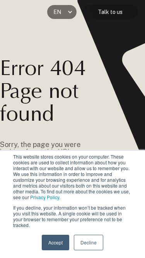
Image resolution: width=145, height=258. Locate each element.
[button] (62, 12)
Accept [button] (55, 242)
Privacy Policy (44, 197)
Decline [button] (88, 242)
